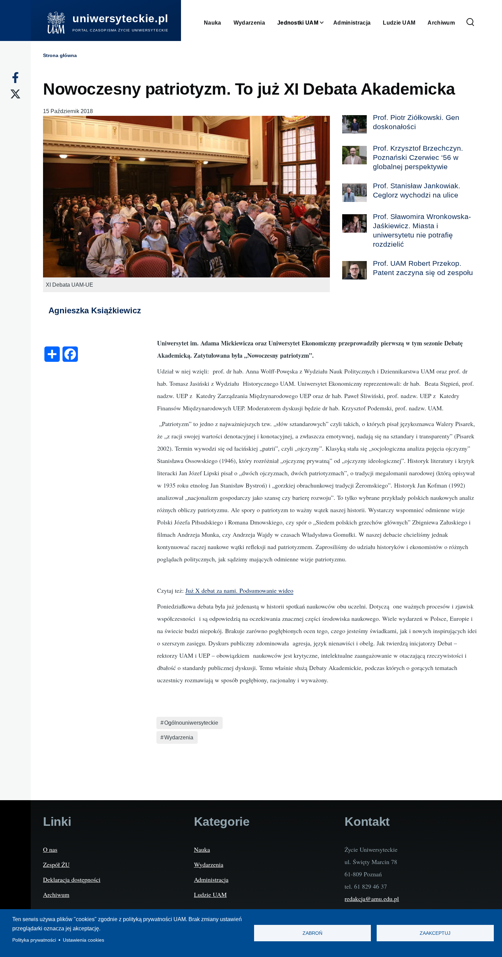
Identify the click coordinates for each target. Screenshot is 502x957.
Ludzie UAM (210, 894)
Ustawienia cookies (83, 940)
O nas (50, 849)
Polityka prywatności (34, 940)
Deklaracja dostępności (71, 879)
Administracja (211, 879)
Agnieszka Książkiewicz (94, 310)
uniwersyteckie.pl (120, 18)
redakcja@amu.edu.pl (372, 898)
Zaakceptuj (435, 933)
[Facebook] (15, 77)
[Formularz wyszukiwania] (470, 22)
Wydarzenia (178, 737)
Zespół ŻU (56, 864)
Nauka (202, 849)
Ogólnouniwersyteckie (191, 723)
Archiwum (56, 894)
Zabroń (312, 933)
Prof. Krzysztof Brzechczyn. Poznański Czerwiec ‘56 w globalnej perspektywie (418, 157)
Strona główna (60, 55)
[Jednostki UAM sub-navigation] (325, 23)
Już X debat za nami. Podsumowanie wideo (239, 590)
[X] (15, 93)
